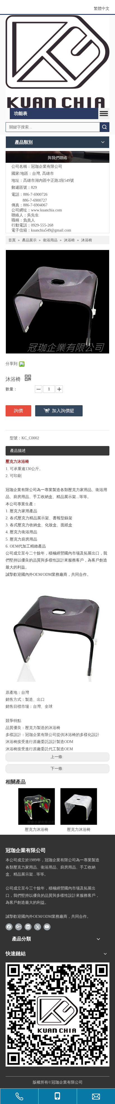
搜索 (104, 127)
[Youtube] (47, 926)
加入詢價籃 (63, 410)
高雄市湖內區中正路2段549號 (48, 180)
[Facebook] (9, 926)
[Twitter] (37, 926)
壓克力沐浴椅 (36, 829)
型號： (15, 438)
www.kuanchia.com (46, 210)
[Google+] (18, 926)
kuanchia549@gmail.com (51, 230)
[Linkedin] (28, 926)
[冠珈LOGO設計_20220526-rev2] (57, 61)
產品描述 (18, 451)
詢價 (18, 410)
